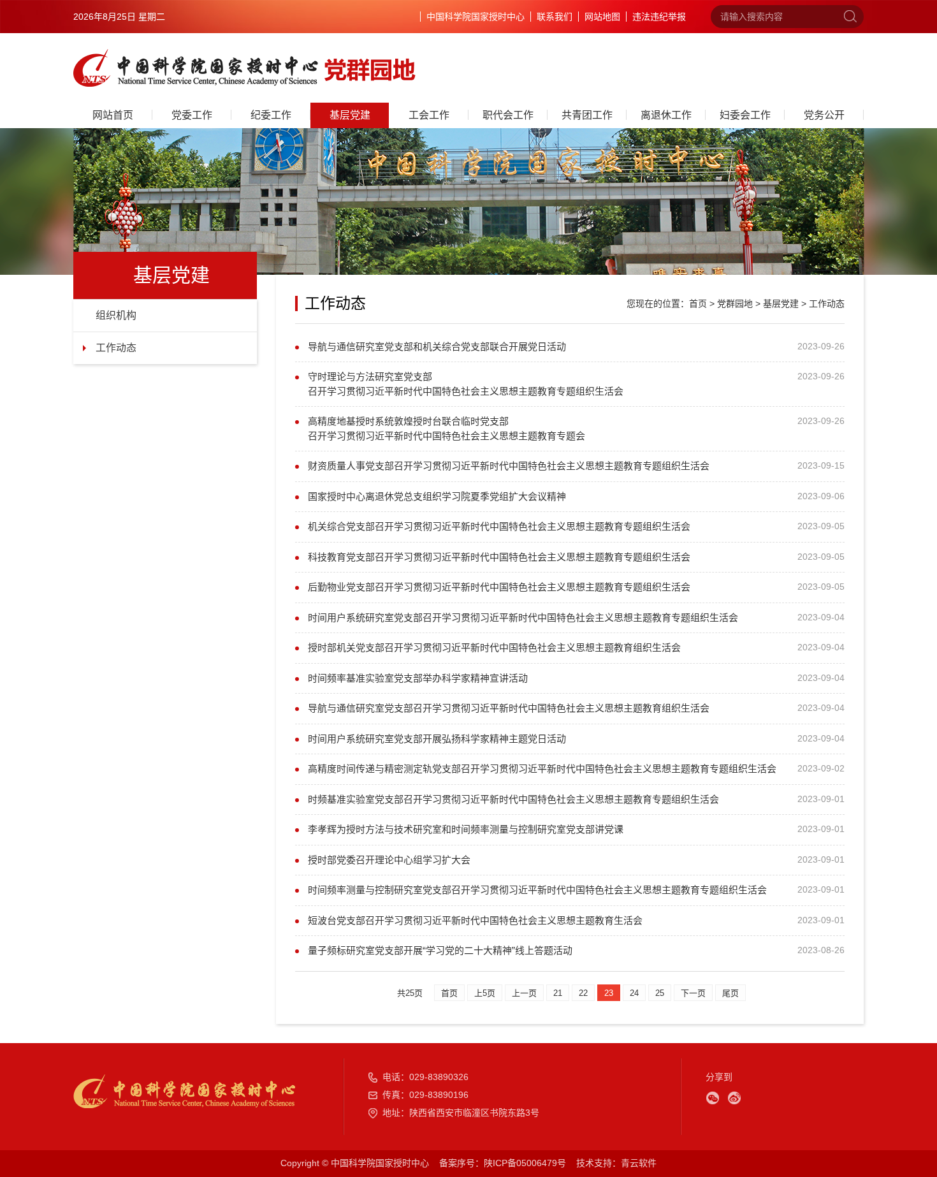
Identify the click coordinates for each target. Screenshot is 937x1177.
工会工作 (429, 115)
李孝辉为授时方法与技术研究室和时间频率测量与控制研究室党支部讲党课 (465, 829)
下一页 (693, 993)
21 (557, 993)
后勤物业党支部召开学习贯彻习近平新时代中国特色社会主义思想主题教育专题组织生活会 (499, 586)
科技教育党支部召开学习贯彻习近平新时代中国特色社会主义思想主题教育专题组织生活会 (499, 557)
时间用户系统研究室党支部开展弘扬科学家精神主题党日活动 (437, 738)
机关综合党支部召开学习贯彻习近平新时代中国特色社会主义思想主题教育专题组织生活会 (499, 526)
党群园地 (735, 303)
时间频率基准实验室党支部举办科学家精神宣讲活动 (418, 678)
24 (634, 993)
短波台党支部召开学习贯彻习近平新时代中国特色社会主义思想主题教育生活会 (475, 920)
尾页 (730, 993)
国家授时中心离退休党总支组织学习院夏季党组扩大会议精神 (437, 496)
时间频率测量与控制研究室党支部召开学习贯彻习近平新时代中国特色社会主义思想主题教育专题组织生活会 (537, 889)
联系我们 (554, 16)
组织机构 (116, 315)
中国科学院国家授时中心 (475, 16)
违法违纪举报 (659, 16)
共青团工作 (587, 115)
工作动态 (116, 347)
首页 (698, 303)
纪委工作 (271, 115)
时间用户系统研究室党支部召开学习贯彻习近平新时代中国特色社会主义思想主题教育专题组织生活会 (523, 617)
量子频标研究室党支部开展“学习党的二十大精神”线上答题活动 (440, 950)
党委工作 (191, 115)
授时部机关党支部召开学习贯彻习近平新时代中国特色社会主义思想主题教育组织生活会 (494, 647)
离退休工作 (666, 115)
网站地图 (602, 16)
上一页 (524, 993)
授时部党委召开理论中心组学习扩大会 (389, 859)
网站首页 (112, 115)
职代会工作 (508, 115)
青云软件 (639, 1163)
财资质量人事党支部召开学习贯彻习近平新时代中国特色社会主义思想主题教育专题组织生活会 (508, 465)
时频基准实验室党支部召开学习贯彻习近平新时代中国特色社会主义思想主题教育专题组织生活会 (513, 799)
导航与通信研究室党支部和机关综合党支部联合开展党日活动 (437, 346)
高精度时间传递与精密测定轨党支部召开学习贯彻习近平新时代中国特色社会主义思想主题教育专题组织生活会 (542, 768)
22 (583, 993)
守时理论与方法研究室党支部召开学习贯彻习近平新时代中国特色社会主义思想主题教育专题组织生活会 (465, 384)
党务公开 (824, 115)
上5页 (484, 993)
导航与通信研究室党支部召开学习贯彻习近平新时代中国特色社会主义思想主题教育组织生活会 (508, 708)
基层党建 (350, 115)
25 (659, 993)
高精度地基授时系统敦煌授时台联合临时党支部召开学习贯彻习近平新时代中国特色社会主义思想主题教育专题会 (446, 428)
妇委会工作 (745, 115)
